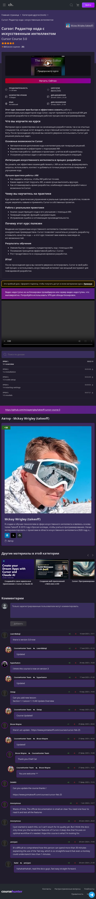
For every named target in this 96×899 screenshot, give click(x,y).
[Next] (92, 555)
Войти (88, 5)
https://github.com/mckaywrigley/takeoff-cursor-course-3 (32, 409)
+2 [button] (69, 648)
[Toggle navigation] (4, 5)
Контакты (46, 889)
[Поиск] (71, 5)
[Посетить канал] (92, 895)
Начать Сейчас (48, 80)
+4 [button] (69, 842)
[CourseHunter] (10, 5)
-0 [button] (75, 634)
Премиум (88, 284)
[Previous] (88, 555)
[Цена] (77, 5)
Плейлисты (89, 889)
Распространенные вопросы (68, 889)
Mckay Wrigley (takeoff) (22, 519)
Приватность (77, 894)
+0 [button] (69, 634)
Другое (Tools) (56, 90)
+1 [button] (69, 692)
